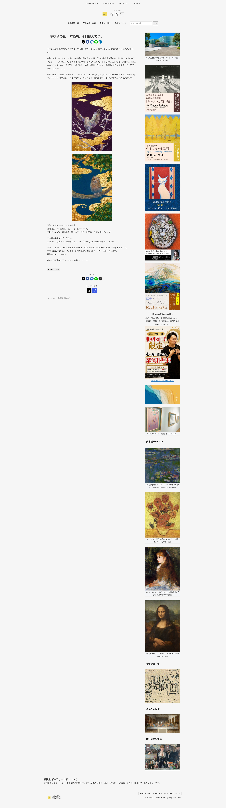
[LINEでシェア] (96, 42)
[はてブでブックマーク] (92, 42)
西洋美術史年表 (89, 23)
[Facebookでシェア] (87, 42)
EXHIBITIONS (145, 793)
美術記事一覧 (73, 23)
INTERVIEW (157, 793)
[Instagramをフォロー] (94, 290)
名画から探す (105, 23)
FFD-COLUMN (54, 269)
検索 (155, 23)
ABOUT (177, 793)
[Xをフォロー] (89, 290)
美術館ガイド (120, 23)
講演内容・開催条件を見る (162, 381)
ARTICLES (168, 793)
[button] (100, 278)
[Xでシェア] (83, 42)
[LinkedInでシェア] (100, 42)
